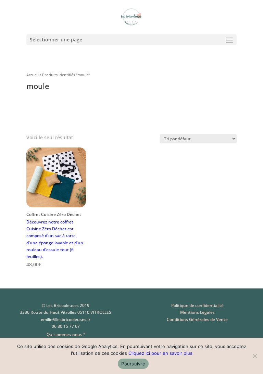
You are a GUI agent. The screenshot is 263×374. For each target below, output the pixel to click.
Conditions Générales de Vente (197, 319)
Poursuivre (133, 363)
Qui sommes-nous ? (66, 334)
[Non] (254, 355)
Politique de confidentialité (197, 305)
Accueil (32, 74)
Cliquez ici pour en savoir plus (160, 353)
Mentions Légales (197, 312)
